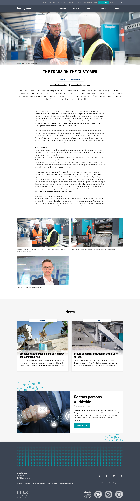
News (79, 2)
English (112, 2)
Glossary (72, 2)
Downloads (62, 2)
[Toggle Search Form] (121, 2)
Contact (104, 2)
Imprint (27, 483)
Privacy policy (52, 483)
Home (18, 63)
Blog (44, 2)
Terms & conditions (38, 483)
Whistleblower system (67, 483)
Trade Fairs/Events (90, 2)
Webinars (52, 2)
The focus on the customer (32, 63)
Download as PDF (76, 79)
